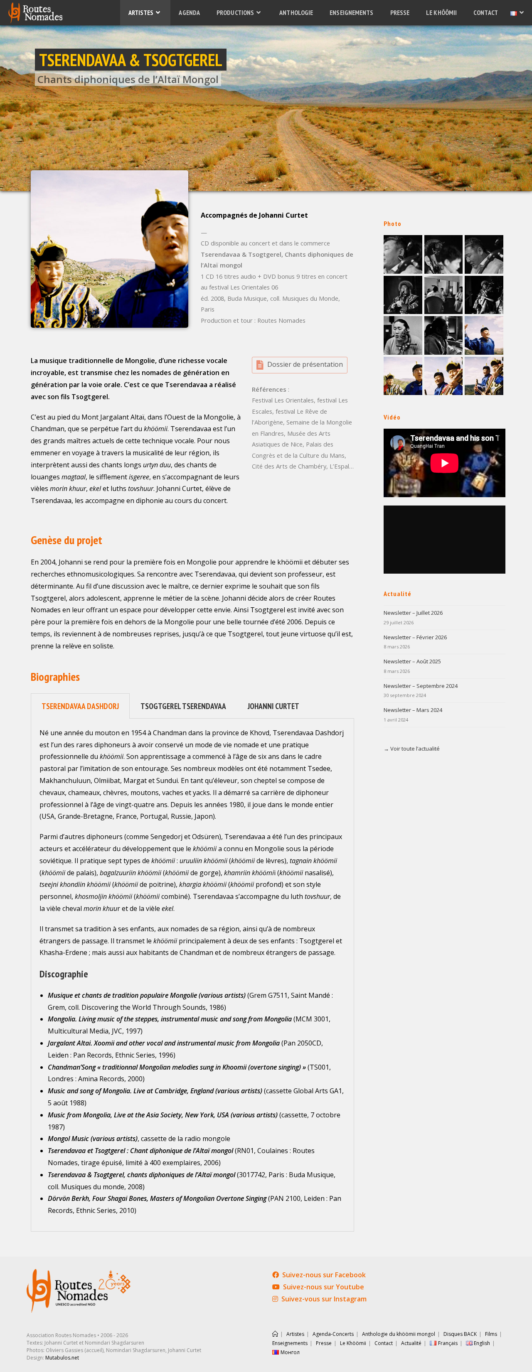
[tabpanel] (192, 975)
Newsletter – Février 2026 (415, 637)
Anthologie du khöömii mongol (398, 1334)
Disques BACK (460, 1334)
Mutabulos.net (62, 1357)
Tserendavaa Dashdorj (80, 706)
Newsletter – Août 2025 (412, 661)
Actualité (411, 1343)
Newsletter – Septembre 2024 (421, 686)
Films (491, 1334)
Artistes (295, 1334)
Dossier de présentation (305, 364)
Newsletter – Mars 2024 (413, 710)
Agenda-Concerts (333, 1334)
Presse (324, 1343)
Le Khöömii (353, 1343)
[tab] (80, 706)
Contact (383, 1343)
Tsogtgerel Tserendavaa (183, 706)
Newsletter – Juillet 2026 (413, 612)
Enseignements (290, 1343)
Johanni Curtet (273, 706)
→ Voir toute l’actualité (412, 748)
